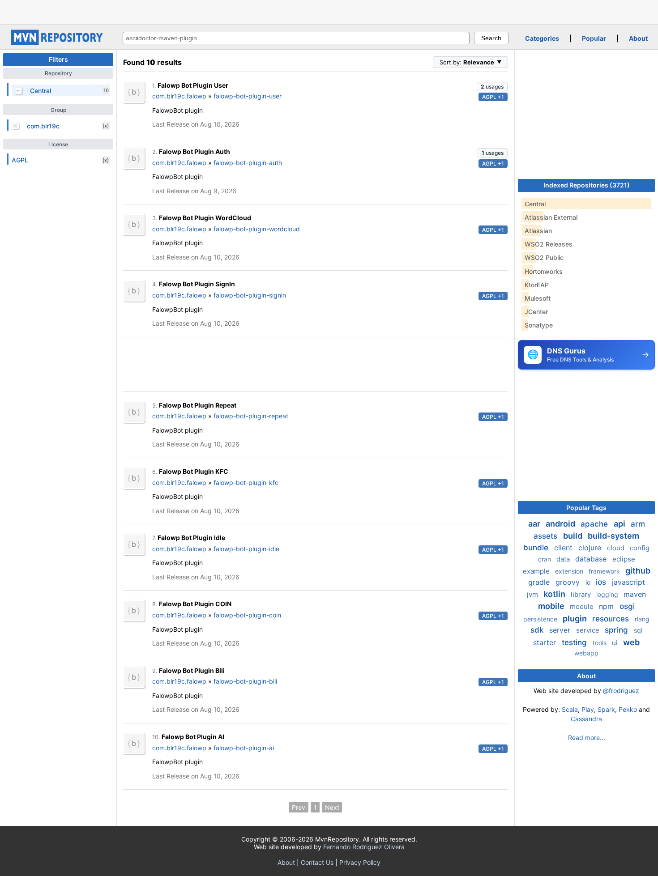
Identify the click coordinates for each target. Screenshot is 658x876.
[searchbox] (296, 38)
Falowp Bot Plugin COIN (195, 604)
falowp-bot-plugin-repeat (251, 416)
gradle (540, 582)
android (561, 523)
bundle (537, 547)
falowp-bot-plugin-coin (247, 615)
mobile (552, 606)
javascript (628, 582)
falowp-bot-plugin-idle (246, 549)
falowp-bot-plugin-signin (250, 295)
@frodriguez (621, 690)
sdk (538, 629)
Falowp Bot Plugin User (193, 85)
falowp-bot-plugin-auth (248, 162)
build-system (613, 535)
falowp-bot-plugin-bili (245, 681)
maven (635, 594)
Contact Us (317, 862)
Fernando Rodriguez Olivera (364, 846)
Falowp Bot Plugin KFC (193, 471)
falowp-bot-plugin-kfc (246, 482)
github (637, 570)
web (631, 642)
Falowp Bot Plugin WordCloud (205, 217)
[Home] (58, 43)
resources (611, 618)
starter (545, 642)
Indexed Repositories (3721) (586, 185)
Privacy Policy (359, 862)
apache (595, 523)
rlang (642, 619)
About (638, 38)
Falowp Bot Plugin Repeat (197, 405)
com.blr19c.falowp (179, 96)
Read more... (586, 737)
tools (600, 642)
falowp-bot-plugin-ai (244, 748)
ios (602, 582)
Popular (594, 38)
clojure (590, 547)
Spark (606, 709)
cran (545, 559)
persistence (541, 619)
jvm (533, 594)
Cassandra (586, 719)
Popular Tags (586, 507)
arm (638, 523)
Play (587, 709)
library (582, 594)
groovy (568, 582)
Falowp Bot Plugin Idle (191, 537)
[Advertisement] (329, 11)
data (564, 559)
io (588, 582)
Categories (542, 38)
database (592, 558)
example (537, 571)
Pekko (628, 709)
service (588, 630)
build (573, 535)
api (620, 523)
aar (535, 523)
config (639, 548)
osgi (627, 606)
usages (492, 86)
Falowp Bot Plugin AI (193, 736)
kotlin (555, 594)
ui (616, 642)
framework (605, 571)
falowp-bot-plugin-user (248, 96)
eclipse (623, 559)
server (561, 629)
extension (570, 571)
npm (607, 606)
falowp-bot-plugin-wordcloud (257, 229)
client (564, 547)
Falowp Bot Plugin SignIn (197, 284)
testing (575, 642)
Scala (570, 709)
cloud (616, 548)
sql (638, 630)
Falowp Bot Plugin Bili (192, 670)
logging (608, 594)
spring (617, 629)
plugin (576, 618)
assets (547, 536)
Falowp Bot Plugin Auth (194, 151)
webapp (586, 653)
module (582, 606)
